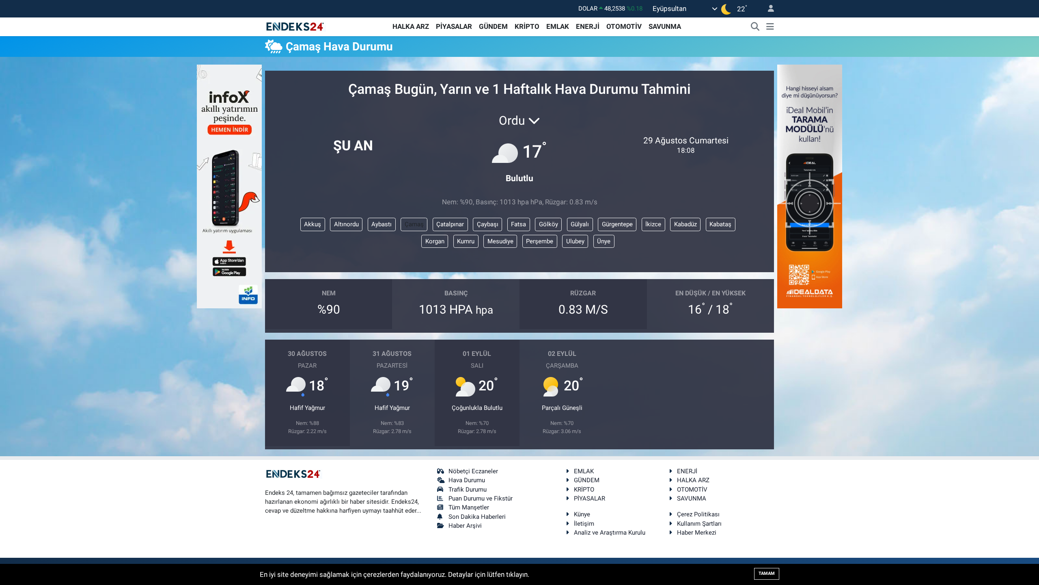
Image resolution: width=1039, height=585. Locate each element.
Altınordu (346, 224)
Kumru (465, 241)
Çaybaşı (487, 224)
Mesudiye (500, 241)
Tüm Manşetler (468, 507)
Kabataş (720, 224)
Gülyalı (580, 224)
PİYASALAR (454, 26)
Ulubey (575, 241)
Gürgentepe (617, 224)
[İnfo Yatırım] (229, 186)
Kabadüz (685, 224)
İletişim (584, 523)
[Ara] (755, 27)
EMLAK (557, 26)
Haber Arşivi (465, 525)
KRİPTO (527, 26)
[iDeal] (809, 186)
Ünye (603, 241)
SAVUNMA (665, 26)
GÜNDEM (493, 26)
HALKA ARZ (410, 26)
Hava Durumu (466, 480)
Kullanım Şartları (699, 523)
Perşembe (539, 241)
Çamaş (414, 224)
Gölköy (548, 224)
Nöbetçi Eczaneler (473, 471)
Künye (582, 514)
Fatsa (518, 224)
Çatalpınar (450, 224)
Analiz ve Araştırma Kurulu (609, 532)
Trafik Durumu (467, 489)
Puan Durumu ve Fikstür (480, 498)
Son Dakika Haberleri (477, 516)
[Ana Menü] (770, 27)
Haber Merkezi (696, 532)
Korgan (434, 241)
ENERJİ (587, 26)
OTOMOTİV (624, 26)
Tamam (767, 573)
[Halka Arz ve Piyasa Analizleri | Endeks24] (295, 26)
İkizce (653, 224)
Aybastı (381, 224)
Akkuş (312, 224)
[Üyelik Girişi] (767, 8)
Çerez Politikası (698, 514)
